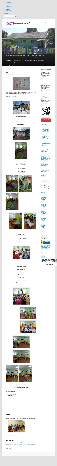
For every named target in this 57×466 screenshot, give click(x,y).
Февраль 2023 (43, 197)
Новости (15, 408)
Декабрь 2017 (43, 225)
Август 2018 (43, 220)
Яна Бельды (19, 74)
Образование (44, 135)
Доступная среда (17, 62)
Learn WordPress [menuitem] (9, 7)
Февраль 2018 (43, 224)
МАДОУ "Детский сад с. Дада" (18, 23)
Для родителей (11, 408)
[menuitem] (29, 16)
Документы (44, 133)
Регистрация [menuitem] (6, 13)
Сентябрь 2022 (43, 198)
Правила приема (34, 55)
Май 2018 (42, 223)
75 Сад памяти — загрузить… (11, 96)
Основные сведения (45, 129)
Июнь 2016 (43, 228)
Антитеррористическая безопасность (12, 65)
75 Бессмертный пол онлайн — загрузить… (14, 99)
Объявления (10, 73)
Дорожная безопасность (40, 60)
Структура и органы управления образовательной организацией (46, 131)
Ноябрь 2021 (43, 203)
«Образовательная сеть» (21, 444)
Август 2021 (43, 206)
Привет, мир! (10, 440)
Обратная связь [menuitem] (9, 10)
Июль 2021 (43, 207)
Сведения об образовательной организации (17, 55)
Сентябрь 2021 (43, 205)
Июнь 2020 (43, 213)
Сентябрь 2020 (43, 212)
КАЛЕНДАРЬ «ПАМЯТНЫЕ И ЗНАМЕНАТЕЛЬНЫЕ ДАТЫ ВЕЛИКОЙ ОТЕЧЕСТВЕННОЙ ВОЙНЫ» (22, 57)
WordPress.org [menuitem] (8, 5)
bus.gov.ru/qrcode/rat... (44, 103)
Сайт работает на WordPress (28, 453)
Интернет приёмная (9, 62)
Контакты (28, 55)
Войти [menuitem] (5, 11)
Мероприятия (11, 434)
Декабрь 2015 (43, 230)
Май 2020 (42, 214)
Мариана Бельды (19, 442)
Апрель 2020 (43, 215)
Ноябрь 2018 (43, 219)
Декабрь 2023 (43, 194)
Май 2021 (42, 210)
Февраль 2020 (43, 217)
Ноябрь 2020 (43, 211)
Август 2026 (43, 192)
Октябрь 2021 (43, 204)
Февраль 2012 (43, 231)
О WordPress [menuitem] (8, 2)
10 (48, 184)
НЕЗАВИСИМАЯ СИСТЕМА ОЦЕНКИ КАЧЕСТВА (14, 60)
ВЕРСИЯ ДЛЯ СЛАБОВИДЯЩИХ (46, 120)
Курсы (8, 414)
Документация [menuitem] (8, 6)
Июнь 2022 (43, 199)
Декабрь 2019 (43, 218)
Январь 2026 (43, 193)
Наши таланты (41, 55)
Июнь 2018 (43, 221)
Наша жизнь (40, 62)
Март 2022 (42, 200)
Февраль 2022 (43, 201)
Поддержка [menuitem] (8, 9)
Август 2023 (43, 196)
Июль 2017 (43, 226)
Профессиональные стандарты (29, 60)
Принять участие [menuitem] (9, 3)
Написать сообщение (49, 264)
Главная (7, 55)
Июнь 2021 (43, 208)
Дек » (48, 188)
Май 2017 (42, 227)
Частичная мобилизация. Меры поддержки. (29, 62)
